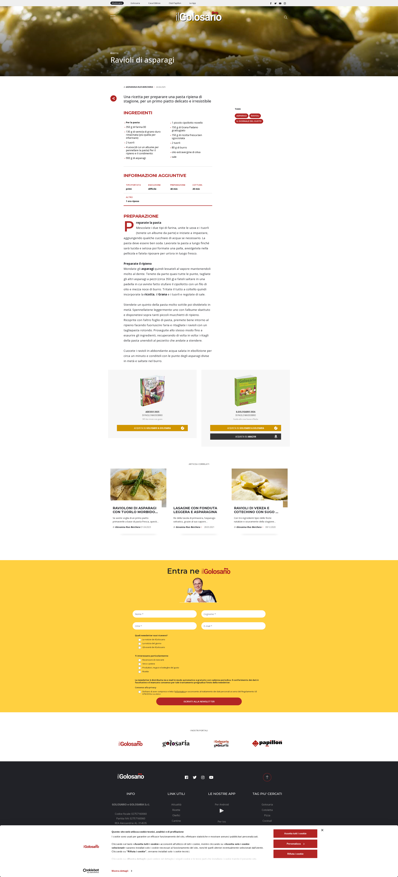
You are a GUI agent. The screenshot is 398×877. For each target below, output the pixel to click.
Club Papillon (175, 3)
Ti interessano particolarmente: (152, 656)
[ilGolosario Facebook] (271, 3)
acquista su (152, 428)
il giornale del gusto (248, 121)
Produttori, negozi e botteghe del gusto (160, 667)
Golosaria (135, 3)
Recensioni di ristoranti (153, 660)
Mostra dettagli (120, 871)
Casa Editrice (154, 3)
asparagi (241, 116)
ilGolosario (117, 3)
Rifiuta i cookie (295, 853)
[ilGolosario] (199, 16)
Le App (193, 3)
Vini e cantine (148, 663)
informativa (180, 691)
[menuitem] (176, 804)
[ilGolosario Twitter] (275, 3)
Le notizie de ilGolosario (153, 639)
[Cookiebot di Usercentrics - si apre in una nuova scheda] (91, 871)
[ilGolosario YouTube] (280, 3)
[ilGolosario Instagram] (285, 3)
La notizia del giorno (151, 643)
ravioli (255, 116)
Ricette (114, 53)
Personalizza (294, 843)
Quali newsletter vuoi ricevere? (151, 635)
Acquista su (245, 436)
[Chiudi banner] (322, 830)
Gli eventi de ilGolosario (153, 647)
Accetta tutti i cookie (295, 833)
